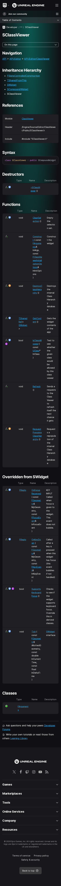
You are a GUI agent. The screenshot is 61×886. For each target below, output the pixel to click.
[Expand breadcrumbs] (21, 27)
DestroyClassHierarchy (37, 289)
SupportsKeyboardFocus (36, 592)
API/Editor (15, 58)
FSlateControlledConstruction (23, 75)
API (4, 58)
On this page (10, 44)
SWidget (11, 84)
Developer (12, 27)
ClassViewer (28, 118)
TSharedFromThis (17, 80)
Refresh (37, 386)
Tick (34, 631)
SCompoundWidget (17, 89)
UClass (36, 350)
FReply (22, 490)
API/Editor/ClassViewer (36, 58)
